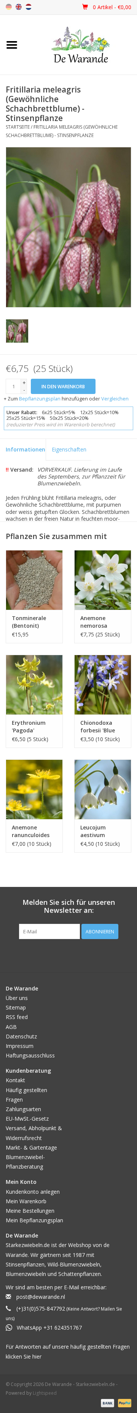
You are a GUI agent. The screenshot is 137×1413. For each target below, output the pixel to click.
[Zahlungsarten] (106, 1402)
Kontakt (15, 1080)
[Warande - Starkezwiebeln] (80, 44)
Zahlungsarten (23, 1109)
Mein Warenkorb (26, 1201)
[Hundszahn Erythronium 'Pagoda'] (34, 684)
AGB (11, 1026)
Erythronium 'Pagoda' (29, 726)
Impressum (19, 1045)
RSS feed (17, 1017)
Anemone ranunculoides (30, 831)
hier (36, 1356)
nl (28, 7)
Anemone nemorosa (93, 621)
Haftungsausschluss (30, 1055)
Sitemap (16, 1007)
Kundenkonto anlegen (33, 1191)
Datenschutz (21, 1036)
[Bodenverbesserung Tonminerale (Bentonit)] (34, 580)
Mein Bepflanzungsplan (34, 1220)
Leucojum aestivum (93, 831)
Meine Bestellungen (30, 1210)
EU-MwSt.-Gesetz (27, 1118)
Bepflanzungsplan (40, 399)
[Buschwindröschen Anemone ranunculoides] (34, 789)
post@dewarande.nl (40, 1296)
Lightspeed (45, 1393)
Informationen (25, 449)
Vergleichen (115, 399)
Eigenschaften (69, 449)
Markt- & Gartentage (31, 1147)
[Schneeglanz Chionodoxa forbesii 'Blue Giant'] (102, 684)
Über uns (17, 998)
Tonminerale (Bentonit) (29, 621)
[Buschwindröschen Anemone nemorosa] (102, 580)
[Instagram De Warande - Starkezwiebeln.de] (75, 955)
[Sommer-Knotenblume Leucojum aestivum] (102, 789)
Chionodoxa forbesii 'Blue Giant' (97, 726)
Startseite (18, 127)
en (19, 7)
